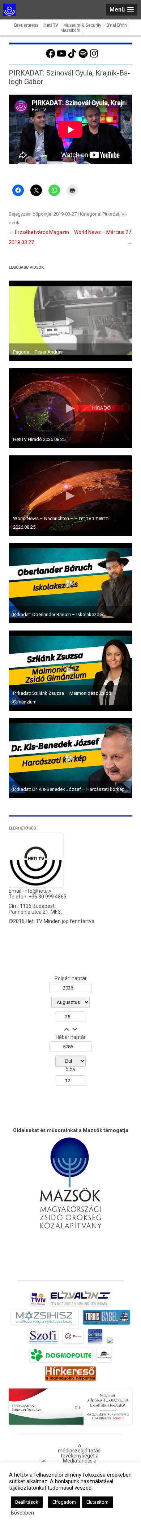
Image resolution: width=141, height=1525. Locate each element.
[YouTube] (61, 57)
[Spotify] (83, 57)
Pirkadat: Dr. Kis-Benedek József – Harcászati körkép (69, 789)
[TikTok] (72, 57)
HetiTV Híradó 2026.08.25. (40, 439)
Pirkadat (110, 214)
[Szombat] (95, 1343)
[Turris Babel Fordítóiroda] (106, 1324)
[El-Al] (80, 1306)
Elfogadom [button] (64, 1502)
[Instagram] (94, 57)
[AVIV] (38, 1306)
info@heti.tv (37, 891)
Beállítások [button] (26, 1502)
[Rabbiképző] (110, 1343)
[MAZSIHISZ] (44, 1324)
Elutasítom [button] (97, 1502)
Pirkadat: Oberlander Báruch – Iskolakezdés (58, 614)
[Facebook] (50, 57)
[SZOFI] (43, 1343)
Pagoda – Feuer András (38, 352)
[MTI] (73, 1343)
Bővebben (22, 1512)
